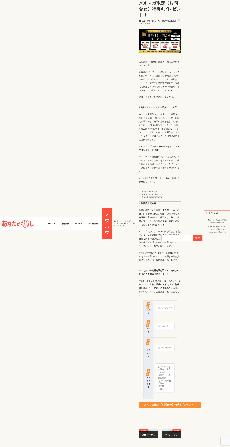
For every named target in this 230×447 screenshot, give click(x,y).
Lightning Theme (216, 229)
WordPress (221, 226)
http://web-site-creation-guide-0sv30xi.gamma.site (152, 194)
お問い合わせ (214, 213)
